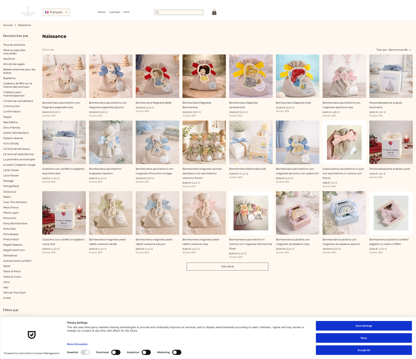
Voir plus (227, 266)
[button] (114, 12)
